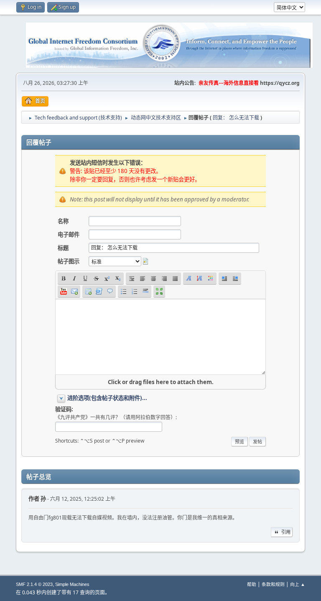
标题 (63, 248)
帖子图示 (68, 261)
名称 (63, 221)
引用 (285, 532)
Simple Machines (72, 584)
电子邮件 (68, 234)
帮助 (251, 584)
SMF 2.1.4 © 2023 (34, 584)
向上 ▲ (297, 584)
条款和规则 (273, 584)
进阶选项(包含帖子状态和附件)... (107, 398)
